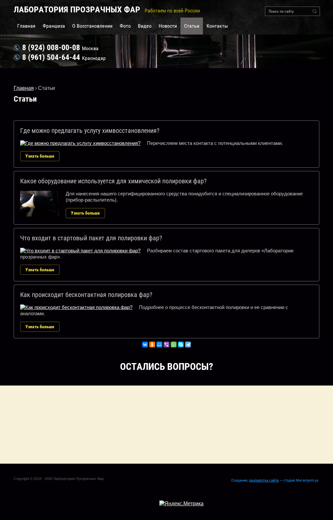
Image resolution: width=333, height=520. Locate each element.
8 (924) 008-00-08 (51, 47)
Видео (145, 26)
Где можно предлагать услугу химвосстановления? (89, 130)
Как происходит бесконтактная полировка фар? (86, 295)
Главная (26, 26)
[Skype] (181, 344)
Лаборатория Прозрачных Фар (77, 9)
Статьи (191, 26)
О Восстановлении (92, 26)
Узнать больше (39, 156)
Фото (125, 26)
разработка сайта (264, 480)
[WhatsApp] (174, 344)
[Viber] (166, 344)
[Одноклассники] (152, 344)
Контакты (217, 26)
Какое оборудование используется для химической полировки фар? (113, 181)
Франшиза (54, 26)
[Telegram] (188, 344)
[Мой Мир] (159, 344)
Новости (168, 26)
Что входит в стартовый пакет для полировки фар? (91, 238)
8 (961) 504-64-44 (51, 57)
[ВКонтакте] (145, 344)
